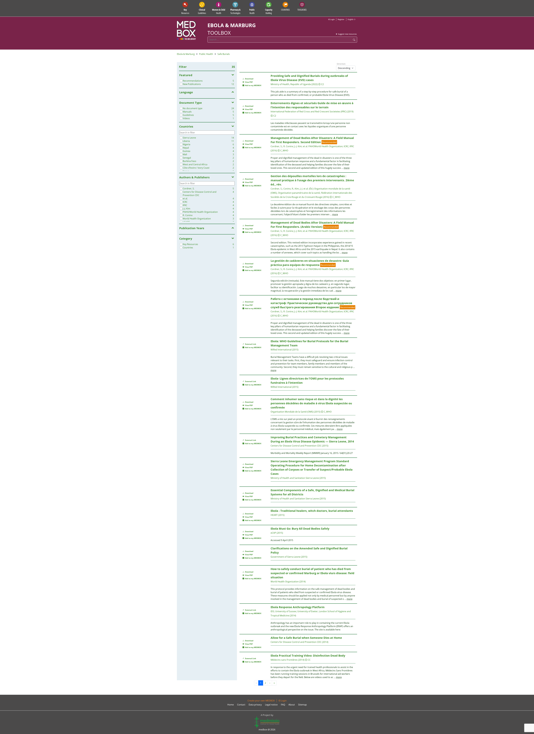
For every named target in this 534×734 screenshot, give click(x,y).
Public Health (206, 54)
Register (341, 19)
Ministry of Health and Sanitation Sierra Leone (295, 477)
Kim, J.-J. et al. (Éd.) (304, 188)
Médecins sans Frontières (284, 659)
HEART (274, 515)
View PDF (248, 82)
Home (230, 704)
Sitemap (302, 704)
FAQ (283, 704)
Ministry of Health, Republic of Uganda (291, 84)
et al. (305, 146)
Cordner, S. (276, 146)
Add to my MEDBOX (252, 85)
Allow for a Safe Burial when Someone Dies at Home (306, 638)
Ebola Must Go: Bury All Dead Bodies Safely (300, 528)
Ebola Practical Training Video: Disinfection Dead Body (308, 655)
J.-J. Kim (298, 146)
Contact (241, 704)
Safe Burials (223, 54)
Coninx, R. (288, 188)
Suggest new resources (347, 34)
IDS (272, 611)
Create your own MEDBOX (261, 700)
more (346, 167)
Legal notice (271, 704)
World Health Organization (285, 581)
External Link (250, 344)
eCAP (273, 532)
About (291, 704)
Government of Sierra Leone (285, 556)
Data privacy (255, 704)
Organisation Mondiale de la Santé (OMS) (292, 411)
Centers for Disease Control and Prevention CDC (296, 445)
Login (332, 19)
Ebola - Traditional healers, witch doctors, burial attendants (312, 511)
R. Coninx (288, 146)
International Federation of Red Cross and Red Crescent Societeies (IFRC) (309, 111)
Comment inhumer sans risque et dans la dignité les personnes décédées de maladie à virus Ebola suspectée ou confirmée (311, 403)
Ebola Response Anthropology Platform (298, 607)
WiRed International (281, 349)
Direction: (341, 64)
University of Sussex (285, 611)
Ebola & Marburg (186, 54)
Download (249, 79)
